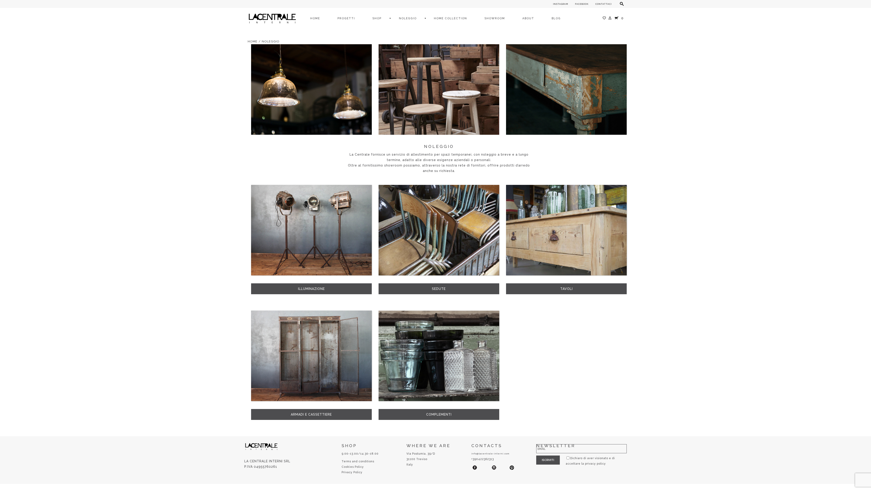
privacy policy (595, 463)
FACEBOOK (582, 4)
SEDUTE (439, 289)
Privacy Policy (352, 472)
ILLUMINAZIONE (311, 289)
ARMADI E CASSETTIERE (311, 414)
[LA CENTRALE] (272, 18)
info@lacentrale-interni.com (490, 453)
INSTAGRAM (560, 4)
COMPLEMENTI (439, 414)
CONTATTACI (603, 4)
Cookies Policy (353, 466)
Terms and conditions (358, 461)
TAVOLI (566, 289)
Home (252, 41)
